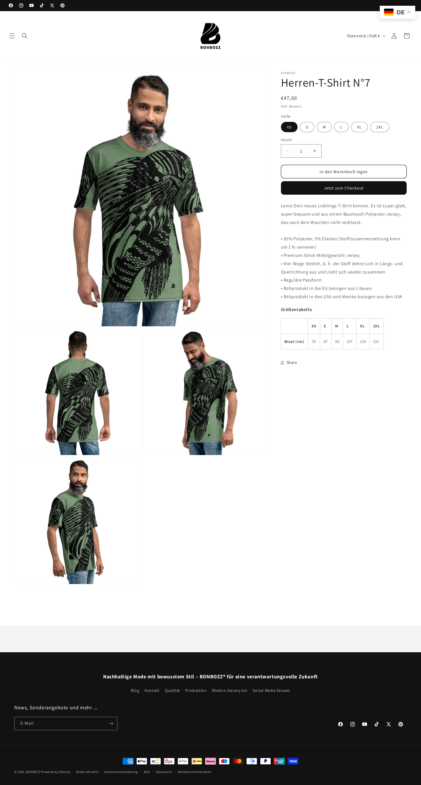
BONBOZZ (33, 772)
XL (359, 126)
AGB (147, 772)
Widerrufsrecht (87, 772)
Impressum (164, 772)
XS (289, 126)
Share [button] (292, 362)
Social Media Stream (271, 690)
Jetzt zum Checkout (344, 188)
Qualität (172, 690)
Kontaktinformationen (195, 772)
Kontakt (152, 690)
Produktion (195, 690)
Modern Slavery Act (229, 690)
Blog (135, 690)
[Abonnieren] (111, 723)
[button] (12, 36)
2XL (379, 126)
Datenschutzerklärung (121, 772)
